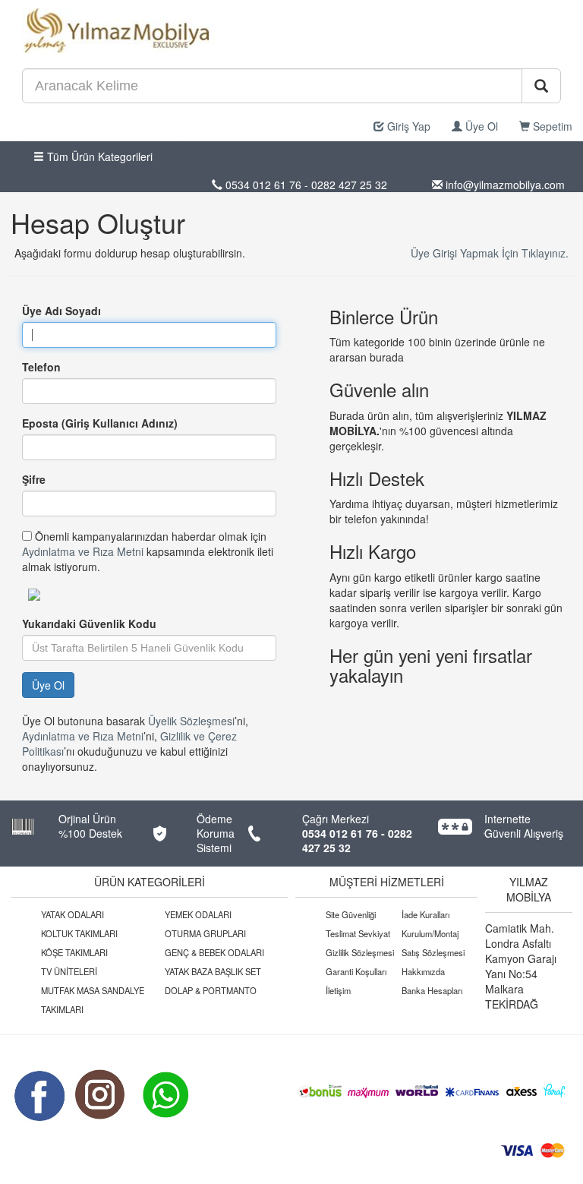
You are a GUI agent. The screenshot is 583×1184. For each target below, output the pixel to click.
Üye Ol (480, 126)
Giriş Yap (407, 126)
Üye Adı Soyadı (61, 310)
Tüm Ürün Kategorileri (98, 156)
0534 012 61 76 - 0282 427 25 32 (357, 840)
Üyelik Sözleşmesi (191, 720)
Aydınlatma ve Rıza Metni (82, 551)
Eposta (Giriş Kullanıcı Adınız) (100, 423)
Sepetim (551, 126)
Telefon (41, 366)
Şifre (34, 479)
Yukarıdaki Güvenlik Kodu (89, 623)
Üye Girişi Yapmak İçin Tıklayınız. (490, 252)
